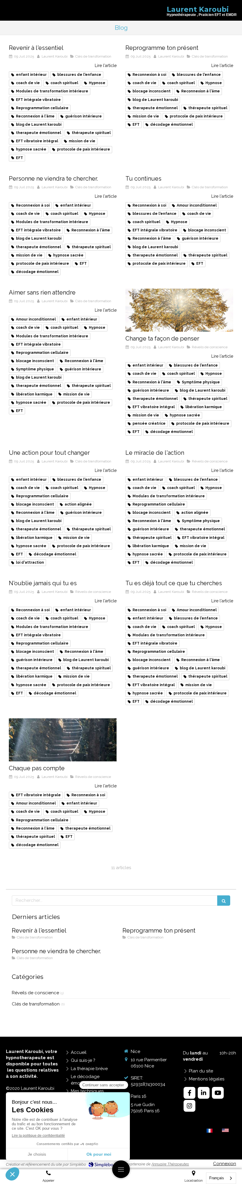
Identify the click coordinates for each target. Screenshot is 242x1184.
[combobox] (221, 1178)
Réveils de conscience (35, 992)
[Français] (209, 1133)
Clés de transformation (36, 1004)
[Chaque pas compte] (63, 739)
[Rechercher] (223, 900)
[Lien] (225, 1130)
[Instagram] (189, 1106)
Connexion (224, 1163)
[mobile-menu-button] (121, 1169)
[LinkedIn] (204, 1093)
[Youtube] (218, 1093)
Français (216, 1178)
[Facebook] (189, 1093)
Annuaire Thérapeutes (170, 1164)
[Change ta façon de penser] (179, 310)
